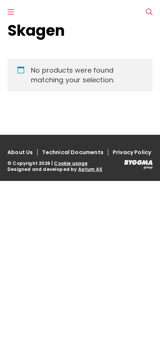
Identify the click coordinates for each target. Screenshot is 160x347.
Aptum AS (90, 169)
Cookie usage (70, 163)
